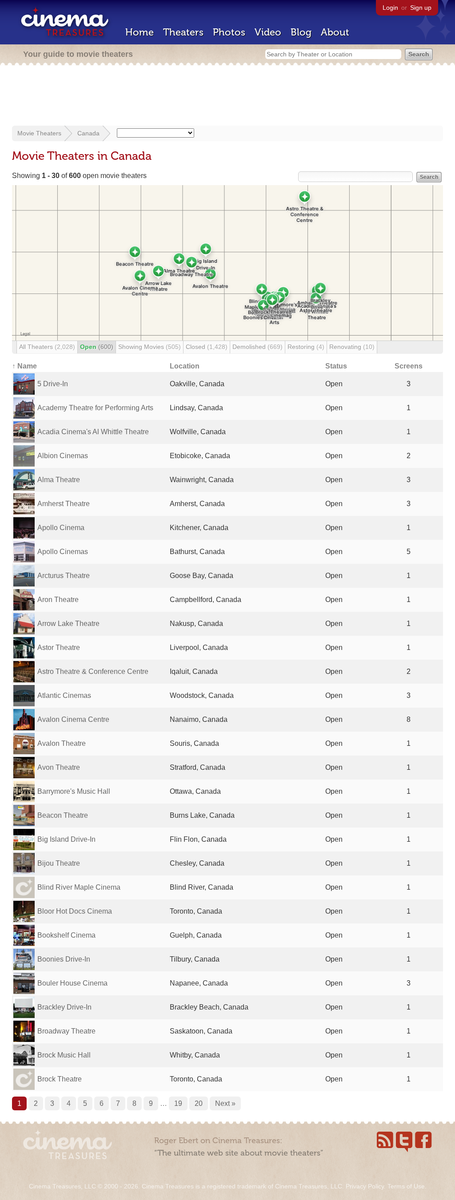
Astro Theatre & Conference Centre (92, 671)
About (335, 32)
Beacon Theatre (62, 815)
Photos (229, 32)
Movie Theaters (39, 133)
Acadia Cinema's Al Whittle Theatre (93, 432)
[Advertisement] (227, 96)
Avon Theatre (58, 767)
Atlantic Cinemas (64, 695)
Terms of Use (406, 1186)
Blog (301, 32)
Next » (225, 1103)
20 (199, 1103)
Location (185, 366)
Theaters (183, 32)
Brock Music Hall (64, 1055)
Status (336, 366)
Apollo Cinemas (62, 551)
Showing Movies (149, 346)
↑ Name (24, 366)
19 (178, 1103)
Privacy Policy (365, 1186)
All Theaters (47, 346)
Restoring (305, 346)
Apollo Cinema (60, 527)
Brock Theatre (59, 1079)
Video (268, 32)
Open (96, 346)
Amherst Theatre (63, 503)
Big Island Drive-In (66, 839)
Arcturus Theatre (63, 575)
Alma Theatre (58, 479)
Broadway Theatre (66, 1031)
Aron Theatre (58, 599)
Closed (207, 346)
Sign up (420, 7)
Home (139, 32)
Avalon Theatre (61, 743)
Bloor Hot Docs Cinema (74, 911)
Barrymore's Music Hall (73, 791)
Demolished (257, 346)
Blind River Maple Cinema (78, 887)
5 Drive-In (52, 384)
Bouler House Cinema (72, 983)
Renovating (352, 346)
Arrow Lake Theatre (68, 623)
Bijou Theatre (58, 863)
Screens (409, 366)
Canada (88, 133)
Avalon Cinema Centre (73, 719)
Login (390, 7)
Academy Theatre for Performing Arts (95, 408)
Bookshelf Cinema (66, 935)
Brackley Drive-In (64, 1007)
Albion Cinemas (62, 455)
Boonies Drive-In (63, 959)
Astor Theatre (58, 647)
